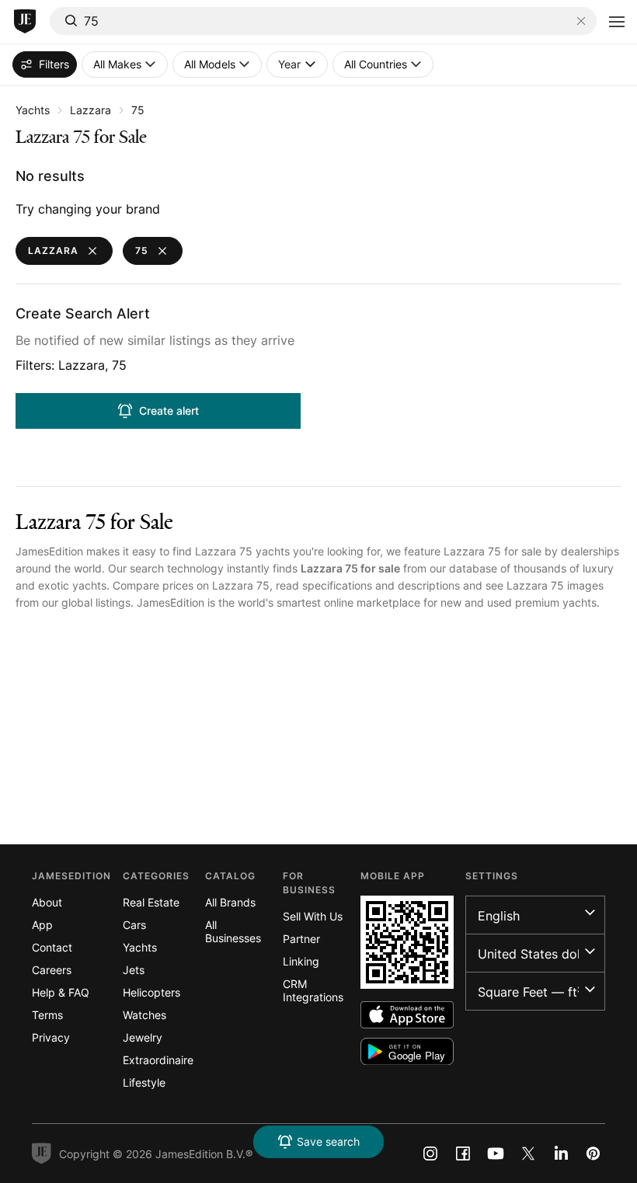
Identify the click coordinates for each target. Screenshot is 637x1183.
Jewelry (142, 1037)
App (42, 924)
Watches (144, 1014)
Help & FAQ (60, 992)
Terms (47, 1014)
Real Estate (151, 902)
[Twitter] (528, 1153)
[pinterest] (593, 1153)
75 (137, 110)
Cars (134, 924)
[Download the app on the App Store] (407, 1014)
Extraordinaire (158, 1059)
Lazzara (90, 110)
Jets (133, 969)
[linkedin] (561, 1153)
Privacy (51, 1037)
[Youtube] (495, 1153)
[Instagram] (430, 1153)
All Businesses (233, 931)
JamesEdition (49, 551)
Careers (51, 969)
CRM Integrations (313, 990)
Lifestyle (144, 1082)
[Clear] (581, 21)
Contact (52, 947)
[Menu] (617, 21)
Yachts (33, 110)
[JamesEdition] (25, 21)
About (47, 902)
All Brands (230, 902)
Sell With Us (313, 916)
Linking (301, 961)
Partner (301, 938)
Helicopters (151, 992)
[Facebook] (463, 1153)
